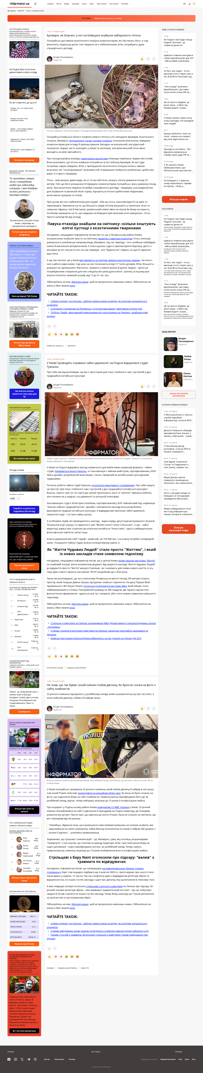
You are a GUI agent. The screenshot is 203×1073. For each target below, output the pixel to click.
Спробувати (24, 711)
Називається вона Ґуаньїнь (70, 471)
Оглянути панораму (24, 160)
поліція (50, 968)
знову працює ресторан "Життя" (136, 560)
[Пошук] (194, 3)
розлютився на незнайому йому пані (99, 793)
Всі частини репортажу (24, 1031)
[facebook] (9, 1059)
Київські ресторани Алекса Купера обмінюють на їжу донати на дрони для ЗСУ (95, 638)
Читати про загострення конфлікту (24, 233)
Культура (75, 4)
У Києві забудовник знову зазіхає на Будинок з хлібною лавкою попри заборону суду (99, 931)
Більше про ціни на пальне (24, 810)
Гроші (84, 4)
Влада (66, 4)
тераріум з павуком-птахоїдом (115, 238)
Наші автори (59, 1059)
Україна (50, 4)
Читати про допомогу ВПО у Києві (24, 344)
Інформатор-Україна (168, 1059)
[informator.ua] (20, 4)
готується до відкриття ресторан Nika (105, 586)
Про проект (114, 4)
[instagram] (15, 1059)
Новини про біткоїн (24, 944)
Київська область (55, 346)
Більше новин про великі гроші (24, 879)
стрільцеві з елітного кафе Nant (104, 886)
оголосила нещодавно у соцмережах (113, 485)
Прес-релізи (102, 4)
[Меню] (35, 4)
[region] (24, 505)
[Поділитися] (148, 58)
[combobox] (15, 498)
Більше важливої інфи (178, 529)
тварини (71, 346)
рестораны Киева (55, 668)
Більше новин (179, 199)
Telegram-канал (79, 281)
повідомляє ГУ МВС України (113, 807)
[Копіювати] (154, 58)
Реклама (124, 4)
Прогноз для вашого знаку (24, 566)
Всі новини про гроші (24, 458)
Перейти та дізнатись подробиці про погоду (24, 509)
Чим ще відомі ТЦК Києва (24, 296)
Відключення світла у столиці (108, 18)
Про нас (47, 1059)
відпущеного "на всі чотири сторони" (91, 140)
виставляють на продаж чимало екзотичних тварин (109, 260)
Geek (180, 1059)
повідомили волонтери (94, 158)
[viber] (35, 1059)
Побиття (85, 968)
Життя (58, 4)
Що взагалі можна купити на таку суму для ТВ (24, 394)
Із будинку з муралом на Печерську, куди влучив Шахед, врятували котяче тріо (96, 308)
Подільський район (76, 668)
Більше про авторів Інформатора (179, 394)
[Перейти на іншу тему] (189, 3)
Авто (193, 1059)
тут (72, 285)
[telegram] (28, 1059)
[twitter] (22, 1059)
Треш (92, 4)
